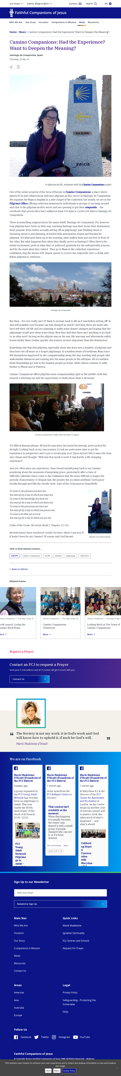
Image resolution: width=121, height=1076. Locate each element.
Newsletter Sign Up (27, 903)
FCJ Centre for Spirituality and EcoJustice (92, 797)
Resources (93, 22)
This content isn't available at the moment (58, 810)
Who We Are (15, 22)
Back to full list (20, 569)
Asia (16, 1000)
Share (66, 846)
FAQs (65, 1011)
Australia (19, 1007)
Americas (19, 992)
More (45, 634)
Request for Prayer (73, 948)
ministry (58, 556)
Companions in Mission (63, 22)
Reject (57, 1071)
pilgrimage (70, 556)
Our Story (30, 22)
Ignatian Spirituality (74, 933)
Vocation (43, 22)
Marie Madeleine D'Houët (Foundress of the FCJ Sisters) (27, 778)
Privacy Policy (70, 992)
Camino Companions (93, 184)
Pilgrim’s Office (19, 203)
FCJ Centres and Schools (76, 940)
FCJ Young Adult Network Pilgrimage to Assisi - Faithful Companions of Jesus (20, 860)
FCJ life (47, 556)
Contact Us (18, 679)
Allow (48, 1071)
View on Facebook (54, 846)
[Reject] (117, 1067)
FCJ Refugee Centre (58, 794)
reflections (84, 556)
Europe (14, 556)
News (82, 22)
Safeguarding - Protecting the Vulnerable (79, 1002)
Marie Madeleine (72, 925)
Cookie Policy (69, 1071)
